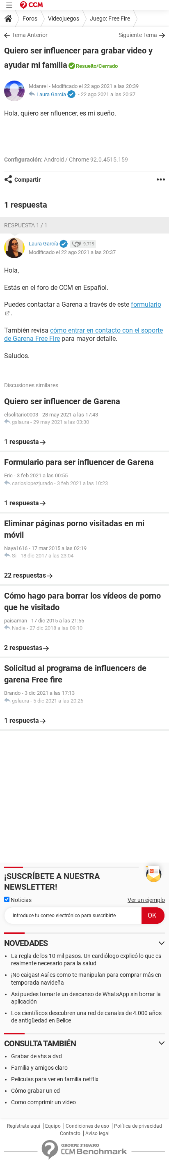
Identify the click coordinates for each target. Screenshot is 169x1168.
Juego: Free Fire (110, 18)
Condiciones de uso (87, 1126)
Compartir (27, 179)
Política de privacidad (138, 1126)
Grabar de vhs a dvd (36, 1056)
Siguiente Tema (138, 35)
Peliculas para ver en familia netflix (54, 1079)
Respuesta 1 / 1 (26, 225)
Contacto (70, 1133)
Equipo (53, 1126)
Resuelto (86, 66)
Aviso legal (97, 1133)
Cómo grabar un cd (35, 1090)
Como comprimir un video (43, 1102)
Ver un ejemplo (146, 900)
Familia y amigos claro (39, 1067)
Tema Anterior (30, 35)
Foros (30, 18)
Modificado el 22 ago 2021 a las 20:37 (72, 252)
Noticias (20, 900)
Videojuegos (63, 18)
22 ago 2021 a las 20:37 (108, 94)
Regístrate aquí (23, 1126)
